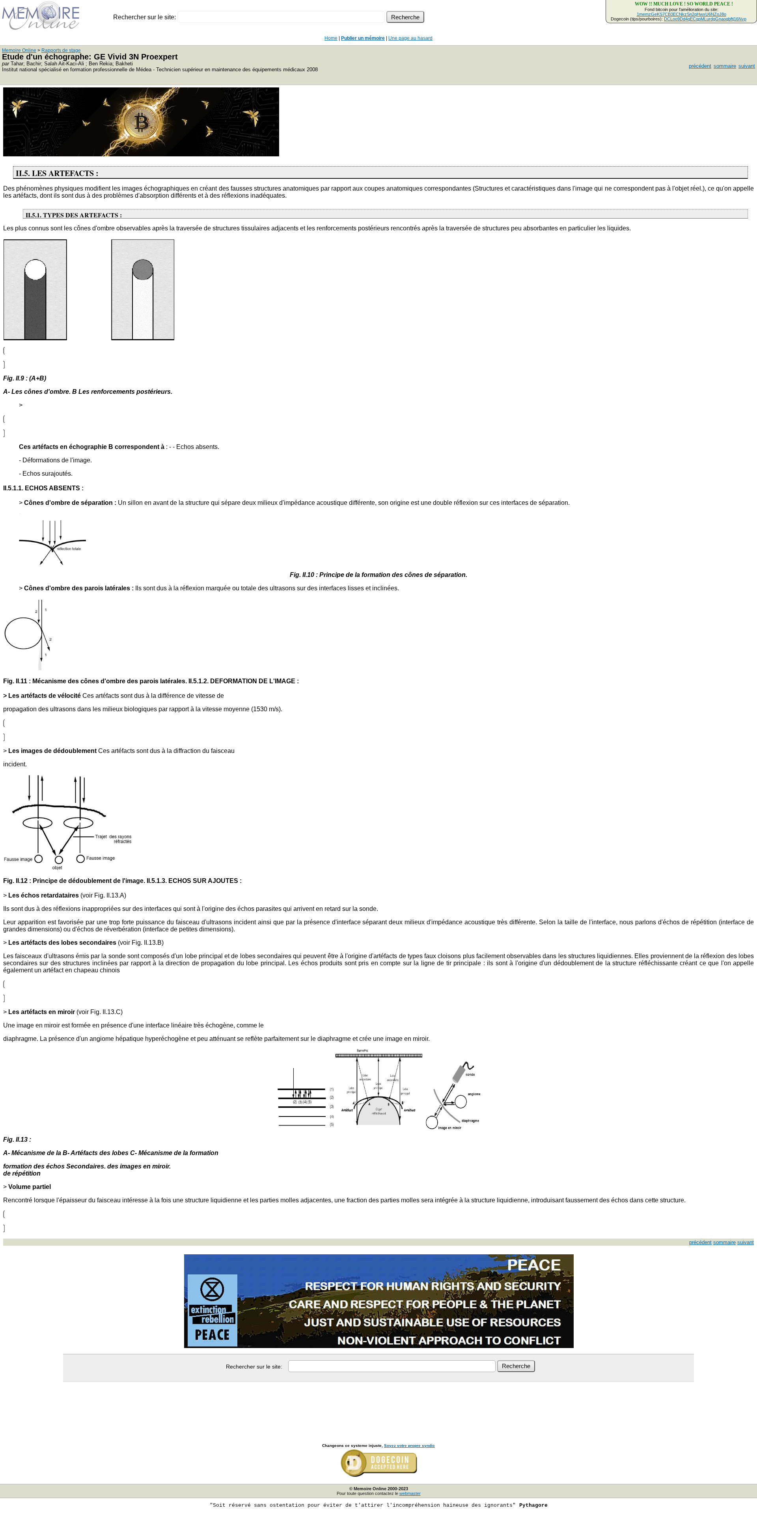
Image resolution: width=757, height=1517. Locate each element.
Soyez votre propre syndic (409, 1445)
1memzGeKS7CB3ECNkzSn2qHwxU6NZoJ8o (681, 14)
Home (330, 38)
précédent (700, 66)
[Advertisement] (378, 1404)
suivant (746, 66)
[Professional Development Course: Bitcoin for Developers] (141, 154)
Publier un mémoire (363, 38)
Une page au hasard (410, 38)
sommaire (725, 66)
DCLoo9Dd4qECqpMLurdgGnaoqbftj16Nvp (705, 19)
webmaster (410, 1493)
